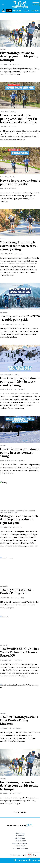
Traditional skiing (6, 374)
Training (3, 49)
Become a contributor (20, 843)
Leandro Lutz (7, 64)
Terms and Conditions (20, 848)
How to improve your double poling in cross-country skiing (20, 453)
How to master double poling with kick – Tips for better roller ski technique (18, 119)
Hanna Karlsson (8, 324)
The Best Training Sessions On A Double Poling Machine (19, 721)
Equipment (3, 312)
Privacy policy (20, 846)
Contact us (20, 833)
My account (20, 836)
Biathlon (3, 511)
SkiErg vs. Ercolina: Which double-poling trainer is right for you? (19, 520)
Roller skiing (4, 111)
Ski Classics (29, 511)
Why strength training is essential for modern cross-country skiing (19, 246)
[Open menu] (2, 4)
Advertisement (20, 841)
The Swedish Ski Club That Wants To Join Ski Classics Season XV (19, 652)
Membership (20, 838)
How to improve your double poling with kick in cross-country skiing (20, 382)
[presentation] (20, 33)
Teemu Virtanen (7, 254)
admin (4, 127)
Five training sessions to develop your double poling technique (19, 57)
